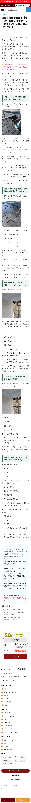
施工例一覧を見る (9, 612)
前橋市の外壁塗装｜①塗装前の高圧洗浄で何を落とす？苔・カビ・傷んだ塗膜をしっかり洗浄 (15, 67)
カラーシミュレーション (10, 732)
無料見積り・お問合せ (10, 619)
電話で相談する (7, 749)
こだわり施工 (7, 722)
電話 (28, 9)
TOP (4, 689)
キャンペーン (7, 698)
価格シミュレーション (23, 5)
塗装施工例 (6, 713)
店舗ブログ (6, 719)
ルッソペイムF (7, 729)
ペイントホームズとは (9, 692)
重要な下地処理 (7, 725)
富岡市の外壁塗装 (20, 757)
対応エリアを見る (18, 609)
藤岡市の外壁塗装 (20, 760)
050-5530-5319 (8, 680)
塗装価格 (5, 695)
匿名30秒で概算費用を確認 (12, 617)
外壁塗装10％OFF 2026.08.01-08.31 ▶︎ (15, 1)
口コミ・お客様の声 (9, 716)
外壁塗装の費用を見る (10, 614)
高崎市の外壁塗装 (7, 763)
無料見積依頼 (7, 743)
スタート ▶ (15, 657)
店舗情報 (5, 705)
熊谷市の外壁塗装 (7, 760)
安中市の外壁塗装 (7, 757)
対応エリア (6, 746)
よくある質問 (7, 702)
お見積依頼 (23, 800)
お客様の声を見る (22, 612)
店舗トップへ (6, 609)
